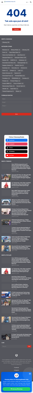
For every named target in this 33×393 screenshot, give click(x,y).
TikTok (11, 147)
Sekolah (5, 88)
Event (4, 52)
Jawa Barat (21, 55)
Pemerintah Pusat (7, 75)
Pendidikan (6, 78)
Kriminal (24, 67)
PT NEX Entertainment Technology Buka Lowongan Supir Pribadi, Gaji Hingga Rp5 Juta (21, 294)
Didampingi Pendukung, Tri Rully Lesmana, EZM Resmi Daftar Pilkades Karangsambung (21, 221)
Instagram (11, 144)
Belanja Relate (15, 49)
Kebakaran (22, 60)
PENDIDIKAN (16, 78)
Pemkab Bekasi (20, 75)
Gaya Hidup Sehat (14, 52)
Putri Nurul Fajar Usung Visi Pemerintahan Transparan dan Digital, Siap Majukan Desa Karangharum (21, 278)
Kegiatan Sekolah (7, 65)
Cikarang (5, 42)
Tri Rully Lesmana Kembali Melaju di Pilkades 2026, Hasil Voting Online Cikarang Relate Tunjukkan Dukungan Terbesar (21, 229)
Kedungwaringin (22, 62)
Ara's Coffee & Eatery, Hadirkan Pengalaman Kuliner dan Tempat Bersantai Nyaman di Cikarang (20, 286)
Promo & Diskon (18, 83)
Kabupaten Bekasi (20, 57)
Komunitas (15, 67)
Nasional (18, 73)
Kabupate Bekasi (7, 57)
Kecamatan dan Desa (8, 62)
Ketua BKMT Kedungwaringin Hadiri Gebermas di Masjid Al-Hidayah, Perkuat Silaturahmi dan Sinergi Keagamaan (21, 192)
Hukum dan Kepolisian (8, 55)
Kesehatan (6, 67)
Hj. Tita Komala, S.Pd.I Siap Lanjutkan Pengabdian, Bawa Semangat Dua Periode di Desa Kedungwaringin (21, 184)
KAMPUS (14, 60)
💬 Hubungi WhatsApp (16, 389)
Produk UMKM (6, 83)
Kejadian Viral (19, 65)
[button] (2, 2)
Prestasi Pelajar (15, 80)
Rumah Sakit (21, 86)
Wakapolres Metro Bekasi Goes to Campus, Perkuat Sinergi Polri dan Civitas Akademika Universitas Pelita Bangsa (21, 202)
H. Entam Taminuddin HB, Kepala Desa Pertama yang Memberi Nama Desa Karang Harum (21, 336)
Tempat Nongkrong (8, 91)
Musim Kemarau (7, 73)
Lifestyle (13, 70)
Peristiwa (25, 78)
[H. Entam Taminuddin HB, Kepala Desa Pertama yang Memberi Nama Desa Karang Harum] (6, 337)
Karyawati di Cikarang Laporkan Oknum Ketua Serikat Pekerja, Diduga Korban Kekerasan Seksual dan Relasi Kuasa (21, 310)
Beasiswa (5, 49)
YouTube (11, 155)
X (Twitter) (11, 151)
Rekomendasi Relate (8, 86)
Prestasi (5, 80)
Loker (20, 70)
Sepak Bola (14, 88)
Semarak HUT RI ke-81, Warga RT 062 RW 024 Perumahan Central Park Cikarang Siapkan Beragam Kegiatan (21, 176)
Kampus (5, 60)
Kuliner (5, 70)
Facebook (11, 140)
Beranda (16, 29)
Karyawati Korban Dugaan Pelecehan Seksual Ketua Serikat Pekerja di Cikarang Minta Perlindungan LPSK (21, 247)
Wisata (18, 91)
